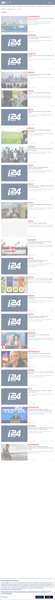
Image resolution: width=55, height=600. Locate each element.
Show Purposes (4, 597)
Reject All (40, 597)
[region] (27, 589)
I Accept (49, 597)
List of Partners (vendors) (6, 593)
